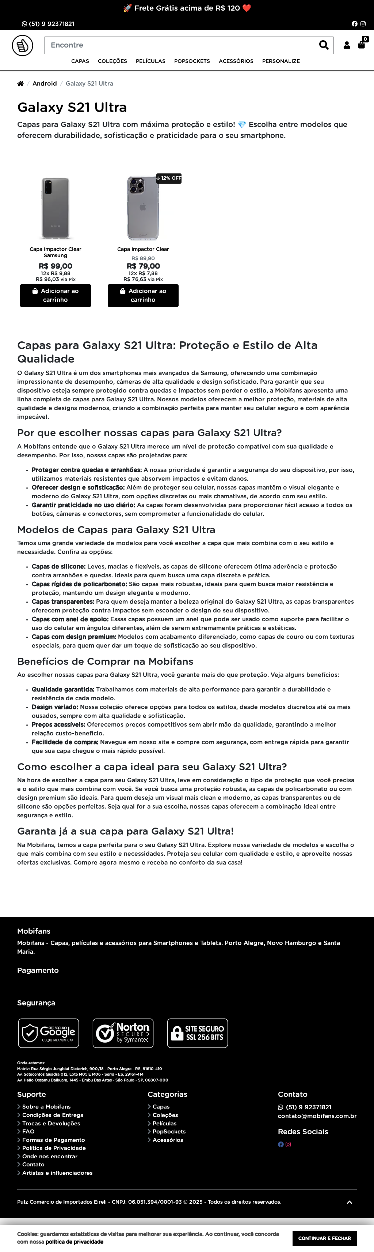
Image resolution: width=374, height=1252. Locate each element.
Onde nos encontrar (49, 1156)
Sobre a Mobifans (46, 1107)
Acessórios (236, 61)
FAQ (28, 1132)
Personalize (281, 61)
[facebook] (282, 1145)
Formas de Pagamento (53, 1140)
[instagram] (288, 1145)
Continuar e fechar (324, 1238)
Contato (33, 1164)
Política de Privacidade (54, 1148)
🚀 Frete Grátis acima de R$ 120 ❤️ (187, 8)
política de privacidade (74, 1242)
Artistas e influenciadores (57, 1173)
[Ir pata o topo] (349, 1202)
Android (45, 84)
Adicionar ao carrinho (59, 295)
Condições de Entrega (53, 1115)
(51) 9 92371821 (50, 24)
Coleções (112, 61)
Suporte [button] (31, 1094)
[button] (347, 45)
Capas (80, 61)
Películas (150, 61)
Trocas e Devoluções (51, 1124)
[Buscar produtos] (324, 45)
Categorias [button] (167, 1094)
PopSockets (192, 61)
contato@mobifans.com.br (317, 1116)
